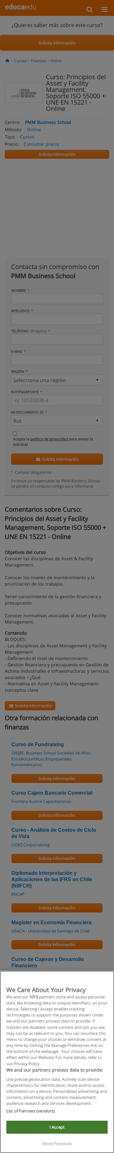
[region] (57, 1062)
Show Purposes (57, 1143)
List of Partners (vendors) (30, 1111)
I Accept (57, 1127)
